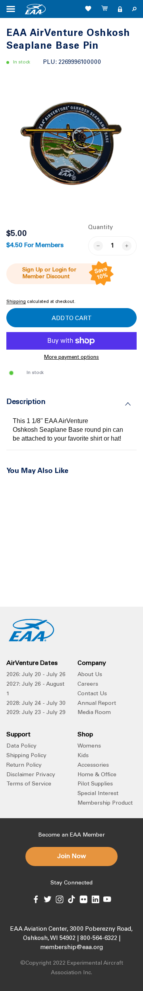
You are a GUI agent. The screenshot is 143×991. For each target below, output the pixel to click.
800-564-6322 (98, 939)
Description (26, 402)
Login (59, 270)
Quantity (100, 228)
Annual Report (96, 703)
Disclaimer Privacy (30, 775)
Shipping (16, 302)
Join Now (71, 856)
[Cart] (104, 9)
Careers (87, 684)
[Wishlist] (88, 8)
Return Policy (24, 765)
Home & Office (96, 775)
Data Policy (21, 746)
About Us (89, 675)
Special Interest (97, 794)
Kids (83, 756)
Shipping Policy (26, 756)
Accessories (93, 765)
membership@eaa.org (71, 948)
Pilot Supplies (95, 784)
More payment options (71, 357)
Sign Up (32, 270)
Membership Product (105, 803)
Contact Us (92, 694)
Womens (89, 746)
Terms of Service (28, 784)
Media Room (94, 713)
